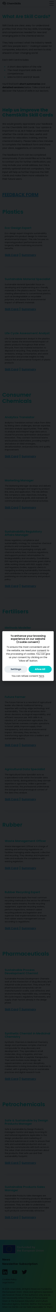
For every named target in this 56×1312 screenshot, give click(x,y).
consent (41, 650)
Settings (16, 669)
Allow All (40, 669)
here (41, 676)
